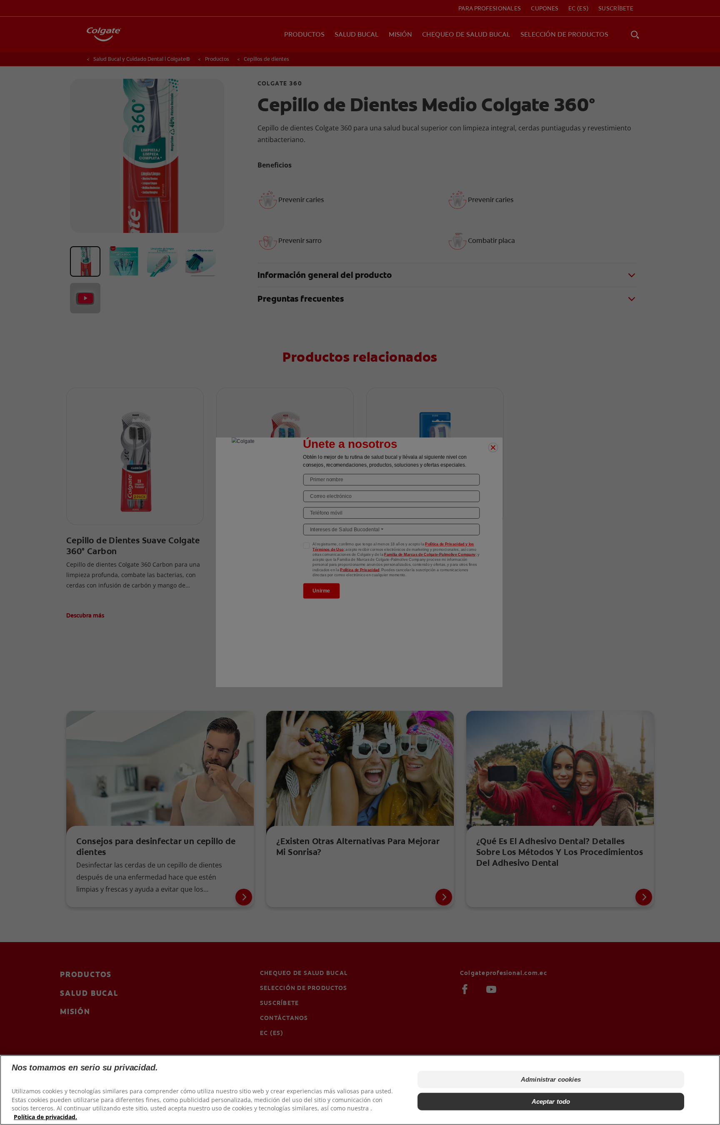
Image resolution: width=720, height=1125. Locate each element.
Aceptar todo (551, 1101)
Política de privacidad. (45, 1117)
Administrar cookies (551, 1079)
